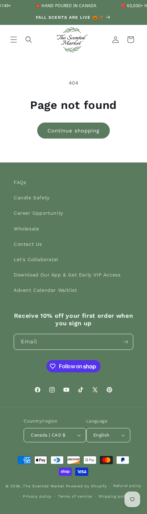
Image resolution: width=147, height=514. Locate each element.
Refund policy (127, 486)
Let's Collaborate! (36, 259)
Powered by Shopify (86, 486)
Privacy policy (37, 496)
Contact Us (28, 244)
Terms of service (75, 496)
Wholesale (26, 228)
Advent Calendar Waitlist (45, 290)
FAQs (20, 182)
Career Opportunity (38, 213)
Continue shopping (73, 131)
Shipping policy (114, 496)
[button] (13, 39)
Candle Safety (32, 197)
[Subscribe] (125, 342)
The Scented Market (43, 486)
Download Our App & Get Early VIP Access (67, 274)
